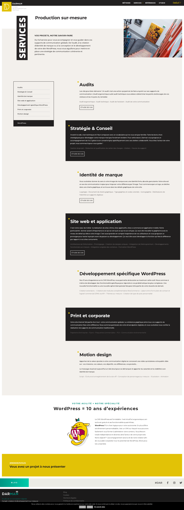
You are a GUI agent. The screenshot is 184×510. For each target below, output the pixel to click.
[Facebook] (167, 483)
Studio (162, 3)
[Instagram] (174, 483)
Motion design (23, 114)
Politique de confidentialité (73, 501)
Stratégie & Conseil (24, 92)
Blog (14, 483)
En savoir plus (99, 507)
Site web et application (26, 101)
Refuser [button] (90, 507)
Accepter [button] (82, 507)
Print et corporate (24, 109)
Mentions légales (69, 498)
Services (138, 3)
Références (150, 3)
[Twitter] (181, 483)
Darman (7, 7)
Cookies (66, 495)
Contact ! (177, 3)
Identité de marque (24, 96)
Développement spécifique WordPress (32, 105)
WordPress (21, 123)
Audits (20, 87)
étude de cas (87, 107)
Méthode (126, 3)
